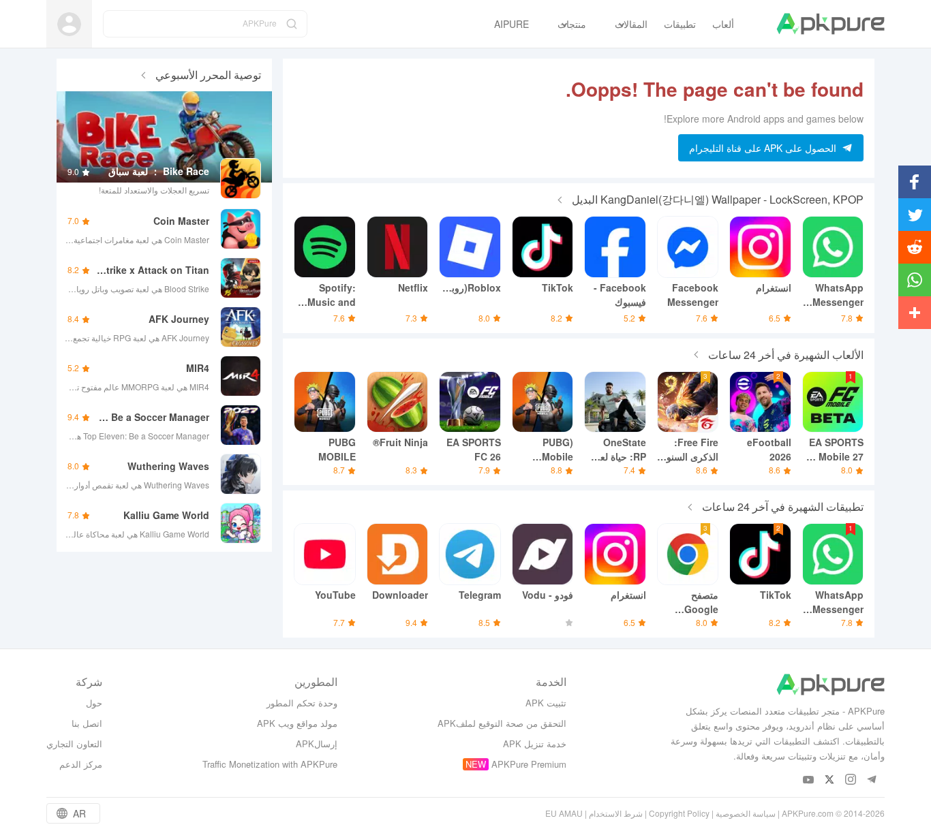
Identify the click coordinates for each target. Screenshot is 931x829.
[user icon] (69, 24)
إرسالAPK (316, 743)
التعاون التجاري (74, 743)
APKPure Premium (528, 763)
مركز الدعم (80, 763)
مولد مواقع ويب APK (297, 723)
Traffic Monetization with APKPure (269, 763)
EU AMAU (564, 813)
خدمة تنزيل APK (534, 743)
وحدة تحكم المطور (301, 702)
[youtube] (808, 780)
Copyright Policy (679, 813)
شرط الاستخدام (616, 813)
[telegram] (872, 780)
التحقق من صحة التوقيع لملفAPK (502, 723)
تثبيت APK (545, 702)
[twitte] (829, 780)
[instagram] (850, 780)
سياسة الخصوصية (746, 813)
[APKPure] (830, 24)
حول (94, 702)
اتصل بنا (87, 723)
